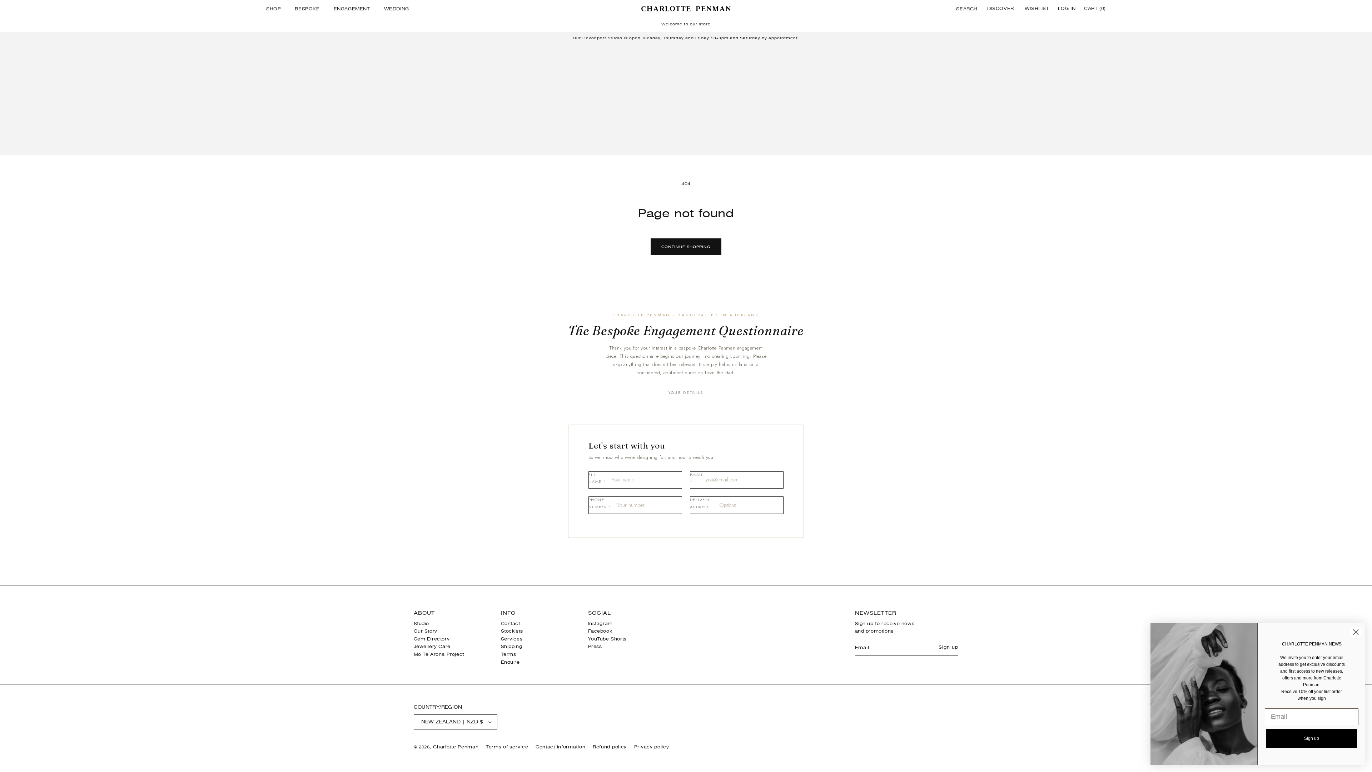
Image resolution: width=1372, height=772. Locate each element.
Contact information (560, 746)
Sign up (948, 647)
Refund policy (610, 746)
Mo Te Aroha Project (439, 654)
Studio (421, 623)
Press (595, 646)
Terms (508, 654)
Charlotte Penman (455, 746)
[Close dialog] (1355, 632)
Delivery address (700, 503)
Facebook (600, 631)
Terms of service (507, 746)
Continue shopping (686, 246)
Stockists (512, 631)
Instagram (600, 623)
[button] (276, 9)
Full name (597, 478)
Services (512, 639)
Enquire (510, 662)
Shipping (511, 646)
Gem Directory (432, 639)
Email (696, 478)
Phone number (599, 503)
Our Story (425, 631)
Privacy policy (651, 746)
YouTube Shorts (607, 639)
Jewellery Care (432, 646)
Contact (510, 623)
